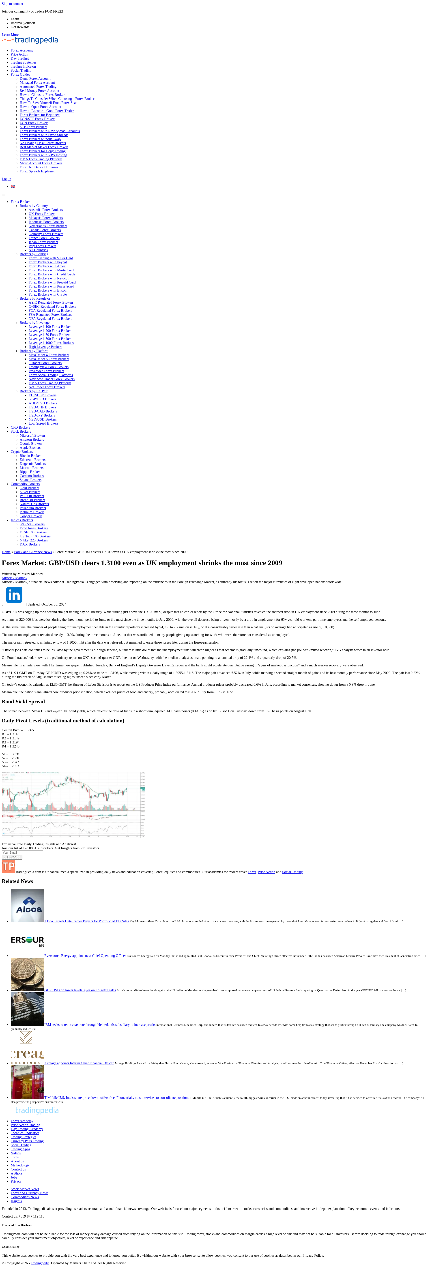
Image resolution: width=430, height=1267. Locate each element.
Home (6, 552)
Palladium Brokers (33, 508)
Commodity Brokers (25, 484)
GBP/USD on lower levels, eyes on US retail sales (80, 990)
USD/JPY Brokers (42, 415)
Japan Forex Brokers (43, 242)
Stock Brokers (21, 431)
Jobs (14, 1177)
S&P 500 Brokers (32, 524)
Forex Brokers (21, 202)
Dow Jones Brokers (34, 528)
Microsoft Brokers (32, 435)
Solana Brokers (30, 480)
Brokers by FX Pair (33, 391)
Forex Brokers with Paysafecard (51, 286)
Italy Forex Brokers (42, 246)
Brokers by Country (34, 206)
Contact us (18, 1169)
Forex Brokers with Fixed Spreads (44, 135)
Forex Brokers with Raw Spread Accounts (50, 131)
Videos (16, 1153)
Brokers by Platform (34, 351)
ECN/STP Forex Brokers (37, 119)
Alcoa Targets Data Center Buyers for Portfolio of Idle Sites (86, 921)
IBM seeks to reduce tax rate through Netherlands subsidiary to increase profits (99, 1024)
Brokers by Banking (34, 254)
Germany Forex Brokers (46, 234)
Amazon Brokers (32, 439)
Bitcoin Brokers (31, 455)
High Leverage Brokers (45, 347)
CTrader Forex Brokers (45, 363)
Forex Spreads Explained (37, 171)
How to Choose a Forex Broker (42, 95)
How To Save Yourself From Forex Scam (49, 103)
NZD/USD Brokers (43, 419)
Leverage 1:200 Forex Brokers (50, 331)
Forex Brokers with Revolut (48, 278)
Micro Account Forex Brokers (41, 163)
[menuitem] (13, 186)
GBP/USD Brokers (42, 399)
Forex (252, 872)
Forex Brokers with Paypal (48, 262)
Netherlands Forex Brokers (48, 226)
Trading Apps (20, 1149)
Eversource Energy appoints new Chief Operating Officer (85, 956)
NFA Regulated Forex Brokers (50, 318)
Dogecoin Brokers (33, 464)
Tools (15, 1157)
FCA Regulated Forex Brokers (50, 310)
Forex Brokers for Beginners (40, 115)
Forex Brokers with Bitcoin (48, 290)
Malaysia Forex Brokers (46, 218)
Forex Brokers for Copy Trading (43, 151)
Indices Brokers (22, 520)
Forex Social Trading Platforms (51, 375)
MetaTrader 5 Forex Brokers (49, 359)
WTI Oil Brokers (32, 496)
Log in (6, 179)
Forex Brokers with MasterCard (51, 270)
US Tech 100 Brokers (35, 536)
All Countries (38, 250)
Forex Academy (22, 50)
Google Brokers (31, 443)
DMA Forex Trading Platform (41, 159)
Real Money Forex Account (39, 90)
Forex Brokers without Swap (40, 139)
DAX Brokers (30, 544)
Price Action (19, 54)
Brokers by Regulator (35, 298)
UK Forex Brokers (42, 214)
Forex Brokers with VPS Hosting (43, 155)
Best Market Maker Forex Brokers (44, 147)
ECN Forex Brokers (34, 123)
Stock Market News (25, 1189)
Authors (16, 1173)
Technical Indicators (25, 1133)
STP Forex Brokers (33, 127)
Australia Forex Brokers (46, 210)
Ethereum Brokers (32, 460)
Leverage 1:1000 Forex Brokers (51, 343)
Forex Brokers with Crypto (48, 294)
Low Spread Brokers (43, 423)
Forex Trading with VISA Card (51, 258)
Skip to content (12, 4)
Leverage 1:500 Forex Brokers (50, 339)
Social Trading (21, 70)
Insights (16, 1201)
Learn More (10, 35)
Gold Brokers (29, 488)
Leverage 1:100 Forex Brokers (50, 327)
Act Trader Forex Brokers (47, 387)
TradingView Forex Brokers (49, 367)
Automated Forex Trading (38, 86)
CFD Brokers (20, 427)
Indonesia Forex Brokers (46, 222)
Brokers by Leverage (34, 322)
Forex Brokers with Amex (47, 266)
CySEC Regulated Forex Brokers (52, 306)
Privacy (16, 1181)
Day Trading (20, 58)
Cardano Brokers (32, 476)
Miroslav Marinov (14, 578)
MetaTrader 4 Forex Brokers (49, 355)
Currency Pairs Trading (27, 1141)
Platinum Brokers (32, 512)
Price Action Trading (25, 1125)
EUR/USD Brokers (42, 395)
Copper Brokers (31, 516)
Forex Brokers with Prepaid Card (52, 282)
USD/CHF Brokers (42, 407)
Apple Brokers (30, 447)
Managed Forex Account (37, 82)
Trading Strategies (23, 62)
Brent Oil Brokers (32, 500)
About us (17, 1161)
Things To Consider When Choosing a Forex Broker (57, 99)
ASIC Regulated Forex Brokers (51, 302)
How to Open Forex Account (40, 107)
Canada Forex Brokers (45, 230)
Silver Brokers (30, 492)
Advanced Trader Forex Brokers (52, 379)
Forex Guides (20, 74)
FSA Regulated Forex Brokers (50, 314)
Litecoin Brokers (31, 468)
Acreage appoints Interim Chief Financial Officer (79, 1063)
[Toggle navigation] (3, 195)
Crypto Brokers (22, 451)
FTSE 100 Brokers (33, 532)
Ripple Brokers (30, 472)
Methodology (20, 1165)
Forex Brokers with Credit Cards (52, 274)
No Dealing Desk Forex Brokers (43, 143)
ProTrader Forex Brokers (46, 371)
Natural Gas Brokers (34, 504)
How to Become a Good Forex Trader (47, 111)
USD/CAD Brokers (43, 411)
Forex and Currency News (33, 552)
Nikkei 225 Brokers (34, 540)
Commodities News (25, 1197)
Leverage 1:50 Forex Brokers (49, 335)
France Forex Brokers (44, 238)
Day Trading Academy (27, 1129)
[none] (219, 187)
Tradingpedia (40, 1263)
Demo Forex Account (35, 78)
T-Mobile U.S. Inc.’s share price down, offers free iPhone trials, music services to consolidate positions (116, 1097)
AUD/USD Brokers (43, 403)
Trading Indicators (24, 66)
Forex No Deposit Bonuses (39, 167)
